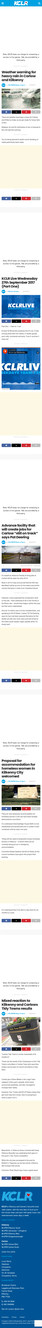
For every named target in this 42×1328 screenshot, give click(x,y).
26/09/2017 (32, 542)
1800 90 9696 (8, 1301)
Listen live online (8, 1251)
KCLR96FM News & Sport (16, 85)
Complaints (6, 1267)
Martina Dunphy (13, 291)
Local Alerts (6, 1261)
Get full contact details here (13, 1309)
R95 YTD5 (6, 1296)
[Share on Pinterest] (26, 112)
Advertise (5, 1269)
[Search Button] (39, 3)
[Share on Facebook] (6, 112)
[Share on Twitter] (16, 112)
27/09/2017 (32, 85)
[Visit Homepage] (21, 3)
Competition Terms (9, 1275)
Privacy (14, 1317)
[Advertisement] (21, 29)
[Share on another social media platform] (35, 112)
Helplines (5, 1264)
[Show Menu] (3, 3)
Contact (22, 1317)
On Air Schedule (8, 1272)
